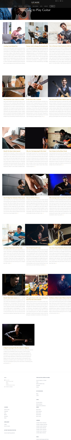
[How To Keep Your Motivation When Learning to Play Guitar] (18, 184)
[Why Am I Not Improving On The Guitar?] (41, 138)
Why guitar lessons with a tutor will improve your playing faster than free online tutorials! (39, 285)
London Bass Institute (41, 432)
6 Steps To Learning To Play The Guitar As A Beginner (17, 335)
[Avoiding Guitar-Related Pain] (18, 33)
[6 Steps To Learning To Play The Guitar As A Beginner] (18, 335)
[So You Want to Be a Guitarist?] (41, 86)
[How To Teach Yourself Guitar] (41, 235)
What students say (40, 383)
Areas (37, 387)
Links (37, 395)
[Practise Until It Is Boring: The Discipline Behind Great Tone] (41, 33)
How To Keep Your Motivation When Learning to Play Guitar (17, 184)
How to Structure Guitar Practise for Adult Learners (62, 33)
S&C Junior (38, 416)
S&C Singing (39, 411)
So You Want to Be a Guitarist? (39, 86)
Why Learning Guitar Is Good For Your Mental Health (62, 184)
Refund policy (39, 404)
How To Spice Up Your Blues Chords (62, 138)
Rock (5, 417)
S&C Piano (38, 409)
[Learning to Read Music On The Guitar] (18, 235)
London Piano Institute (41, 422)
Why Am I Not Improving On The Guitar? (39, 138)
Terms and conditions (41, 405)
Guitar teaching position (9, 432)
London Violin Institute (41, 429)
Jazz (5, 412)
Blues (5, 414)
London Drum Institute (41, 431)
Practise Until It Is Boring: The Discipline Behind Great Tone (39, 33)
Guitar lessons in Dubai (41, 380)
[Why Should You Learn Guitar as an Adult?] (18, 86)
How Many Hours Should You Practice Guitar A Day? (62, 235)
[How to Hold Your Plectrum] (41, 184)
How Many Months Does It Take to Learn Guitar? (62, 86)
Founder (38, 385)
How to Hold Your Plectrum (39, 184)
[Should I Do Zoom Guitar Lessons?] (18, 138)
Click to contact (9, 386)
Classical (6, 411)
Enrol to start (7, 426)
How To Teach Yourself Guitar (39, 235)
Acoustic (6, 416)
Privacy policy (39, 402)
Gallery (20, 33)
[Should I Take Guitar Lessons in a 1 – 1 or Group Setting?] (18, 285)
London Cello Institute (41, 427)
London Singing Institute (41, 424)
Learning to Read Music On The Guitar (17, 235)
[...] (44, 116)
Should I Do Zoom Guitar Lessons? (17, 138)
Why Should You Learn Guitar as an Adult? (17, 86)
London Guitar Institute (41, 426)
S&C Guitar (38, 412)
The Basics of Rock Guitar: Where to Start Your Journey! (62, 285)
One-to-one (6, 409)
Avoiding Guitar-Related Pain (17, 33)
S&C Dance (38, 414)
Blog (37, 393)
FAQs (5, 424)
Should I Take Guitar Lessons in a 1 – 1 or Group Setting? (17, 285)
